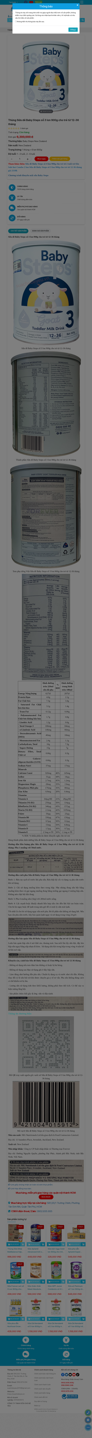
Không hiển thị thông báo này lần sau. (30, 21)
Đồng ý (73, 30)
